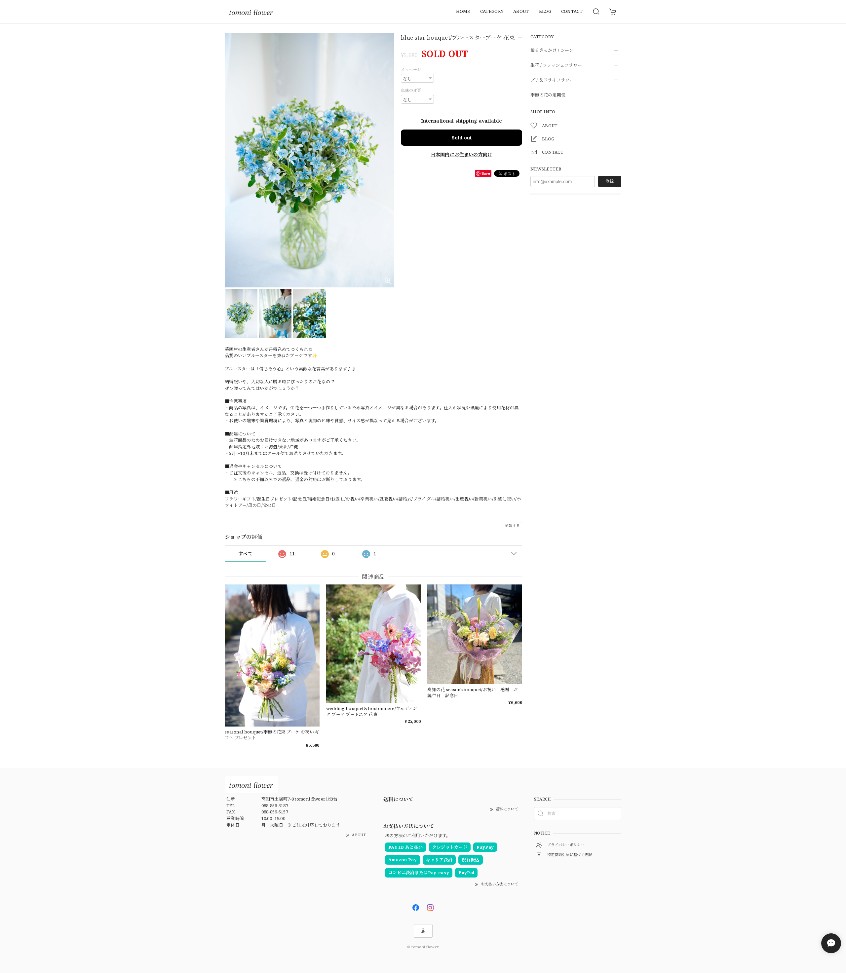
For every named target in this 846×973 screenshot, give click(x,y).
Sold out (462, 137)
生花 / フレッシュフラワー (556, 65)
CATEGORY (491, 11)
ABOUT (521, 11)
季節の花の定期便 (547, 95)
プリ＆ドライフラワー (552, 80)
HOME (463, 11)
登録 (610, 181)
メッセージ (411, 69)
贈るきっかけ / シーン (552, 50)
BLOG (545, 11)
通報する (512, 525)
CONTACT (572, 11)
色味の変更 (411, 90)
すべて (245, 553)
